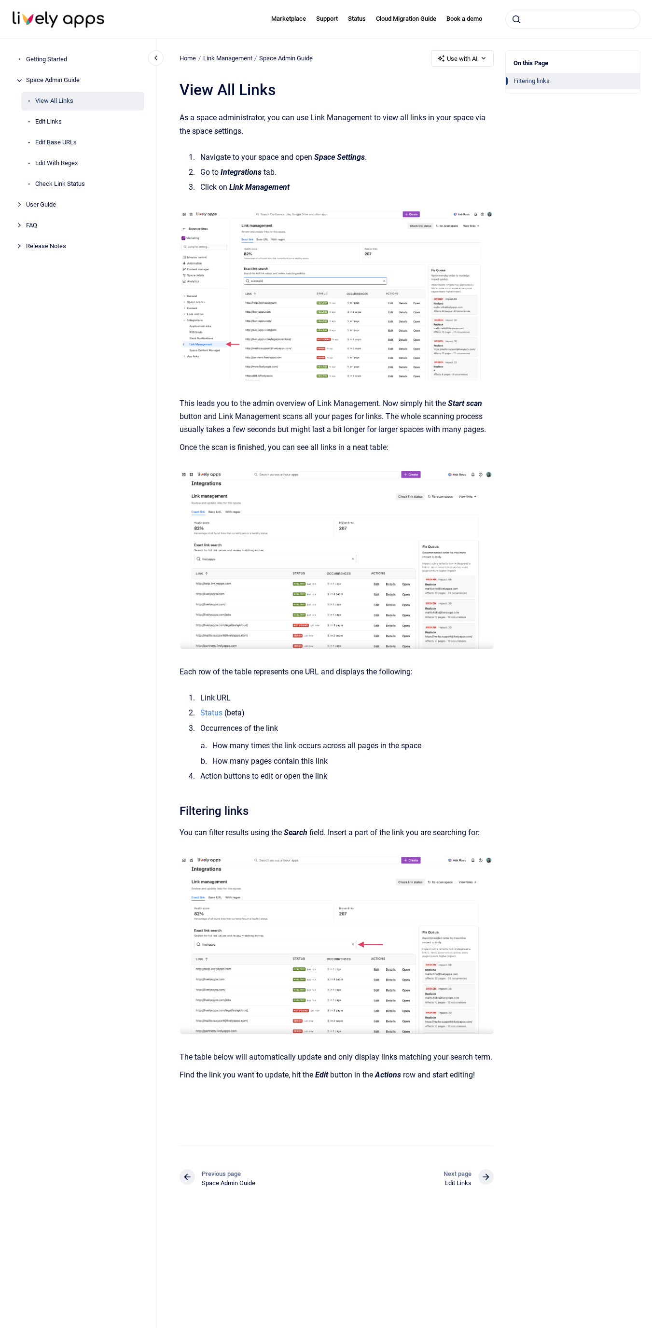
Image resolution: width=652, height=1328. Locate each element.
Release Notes (46, 246)
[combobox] (573, 19)
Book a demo (464, 18)
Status (357, 18)
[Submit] (516, 19)
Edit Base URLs (56, 142)
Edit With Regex (56, 163)
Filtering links (531, 80)
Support (327, 18)
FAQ (31, 225)
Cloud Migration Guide (406, 18)
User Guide (41, 205)
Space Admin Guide (53, 80)
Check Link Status (60, 184)
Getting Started (46, 59)
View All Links (54, 101)
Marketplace (288, 18)
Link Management (227, 58)
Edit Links (48, 122)
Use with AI (462, 58)
